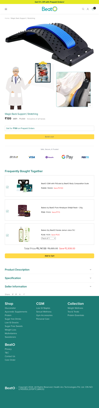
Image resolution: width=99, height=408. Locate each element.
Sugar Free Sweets (14, 326)
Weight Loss (10, 330)
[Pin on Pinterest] (16, 294)
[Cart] (93, 9)
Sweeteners (10, 337)
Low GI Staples (43, 308)
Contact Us (10, 356)
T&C (7, 352)
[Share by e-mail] (24, 294)
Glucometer (10, 308)
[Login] (88, 9)
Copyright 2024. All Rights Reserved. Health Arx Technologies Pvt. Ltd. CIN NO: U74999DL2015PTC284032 (55, 388)
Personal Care (42, 319)
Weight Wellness (75, 308)
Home (7, 18)
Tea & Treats (73, 311)
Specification (13, 278)
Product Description (17, 269)
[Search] (83, 9)
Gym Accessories (44, 315)
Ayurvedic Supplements (16, 311)
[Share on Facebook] (12, 294)
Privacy (8, 349)
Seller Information (16, 286)
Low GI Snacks (12, 322)
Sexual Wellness (43, 311)
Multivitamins (11, 333)
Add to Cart (49, 256)
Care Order (10, 360)
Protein (8, 315)
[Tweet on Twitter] (20, 294)
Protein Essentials (76, 315)
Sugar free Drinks (13, 319)
